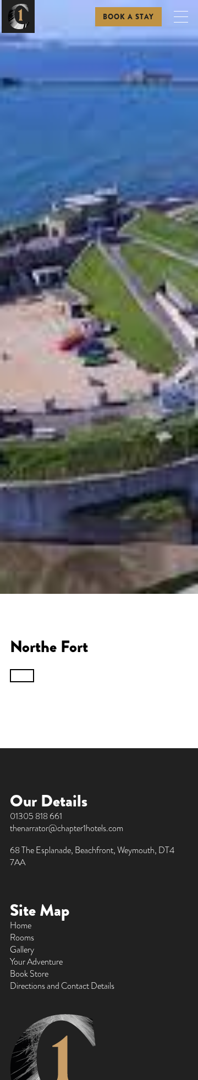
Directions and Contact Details (62, 986)
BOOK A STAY (128, 17)
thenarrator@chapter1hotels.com (66, 828)
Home (20, 926)
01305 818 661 (36, 816)
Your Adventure (36, 962)
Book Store (29, 974)
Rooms (22, 938)
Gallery (22, 950)
